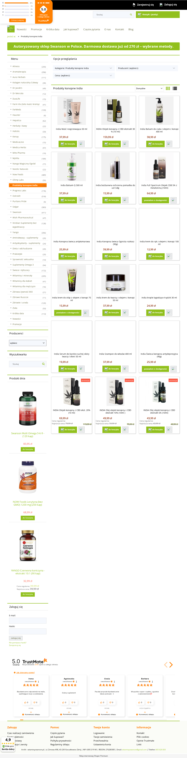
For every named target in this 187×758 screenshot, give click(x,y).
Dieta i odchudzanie (22, 248)
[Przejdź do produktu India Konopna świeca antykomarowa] (71, 223)
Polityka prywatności (60, 740)
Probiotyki (17, 254)
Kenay (16, 136)
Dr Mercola (18, 93)
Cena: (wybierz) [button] (62, 75)
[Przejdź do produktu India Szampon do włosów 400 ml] (115, 336)
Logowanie (99, 733)
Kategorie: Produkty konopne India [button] (72, 68)
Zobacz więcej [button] (17, 20)
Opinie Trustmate (145, 740)
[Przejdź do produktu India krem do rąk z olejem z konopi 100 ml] (159, 223)
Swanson (17, 212)
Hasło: (12, 626)
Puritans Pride (19, 201)
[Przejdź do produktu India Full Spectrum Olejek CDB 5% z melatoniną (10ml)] (159, 167)
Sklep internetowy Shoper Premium (93, 756)
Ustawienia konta (102, 744)
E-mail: (12, 615)
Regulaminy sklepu (59, 744)
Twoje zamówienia (103, 736)
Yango (16, 232)
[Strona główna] (11, 28)
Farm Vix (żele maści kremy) (26, 104)
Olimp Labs (18, 179)
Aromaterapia (19, 71)
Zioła (15, 308)
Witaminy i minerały (22, 275)
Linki (139, 744)
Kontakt (140, 733)
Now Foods (18, 174)
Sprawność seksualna (23, 259)
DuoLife (16, 98)
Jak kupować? (57, 736)
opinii (46, 664)
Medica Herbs (19, 147)
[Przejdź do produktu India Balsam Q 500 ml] (71, 167)
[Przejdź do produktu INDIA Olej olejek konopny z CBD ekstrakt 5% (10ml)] (159, 392)
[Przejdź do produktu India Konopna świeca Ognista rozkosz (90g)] (115, 223)
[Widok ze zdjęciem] (168, 88)
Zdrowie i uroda (20, 302)
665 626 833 (161, 749)
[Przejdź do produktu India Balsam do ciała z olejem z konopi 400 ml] (159, 111)
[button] (81, 144)
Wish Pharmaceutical (23, 217)
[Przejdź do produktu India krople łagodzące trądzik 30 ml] (159, 279)
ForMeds (17, 109)
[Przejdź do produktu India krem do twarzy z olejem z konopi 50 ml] (115, 279)
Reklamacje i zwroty (17, 744)
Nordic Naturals (20, 169)
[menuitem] (22, 29)
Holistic (16, 131)
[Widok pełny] (175, 88)
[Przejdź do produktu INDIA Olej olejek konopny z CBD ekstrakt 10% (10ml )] (115, 392)
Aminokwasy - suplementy (25, 237)
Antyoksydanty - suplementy (26, 243)
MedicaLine (18, 142)
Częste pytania (57, 733)
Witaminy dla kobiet (22, 281)
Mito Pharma (19, 152)
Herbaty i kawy (20, 125)
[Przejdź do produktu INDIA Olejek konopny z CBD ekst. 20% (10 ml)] (71, 392)
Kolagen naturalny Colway (25, 82)
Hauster (16, 115)
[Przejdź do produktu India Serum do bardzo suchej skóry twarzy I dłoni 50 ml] (71, 336)
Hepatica (17, 120)
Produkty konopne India (25, 185)
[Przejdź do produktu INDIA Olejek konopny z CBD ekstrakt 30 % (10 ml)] (115, 111)
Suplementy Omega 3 (23, 264)
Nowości (17, 318)
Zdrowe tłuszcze (20, 297)
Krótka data (18, 313)
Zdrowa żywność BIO (23, 291)
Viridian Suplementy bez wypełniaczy (25, 225)
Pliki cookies (143, 736)
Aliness (16, 66)
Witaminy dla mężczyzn (24, 286)
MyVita (16, 158)
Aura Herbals (19, 77)
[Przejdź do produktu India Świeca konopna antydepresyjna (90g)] (159, 336)
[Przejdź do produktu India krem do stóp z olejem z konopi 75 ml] (71, 279)
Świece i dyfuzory (21, 270)
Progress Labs (19, 190)
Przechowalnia (101, 740)
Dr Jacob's (17, 88)
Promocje (17, 324)
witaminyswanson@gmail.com (134, 749)
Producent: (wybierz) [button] (128, 68)
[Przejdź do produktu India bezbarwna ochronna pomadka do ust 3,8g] (115, 167)
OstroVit (16, 196)
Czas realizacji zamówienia (20, 733)
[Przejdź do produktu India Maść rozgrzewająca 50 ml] (71, 111)
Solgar (16, 206)
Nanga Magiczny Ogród (24, 163)
